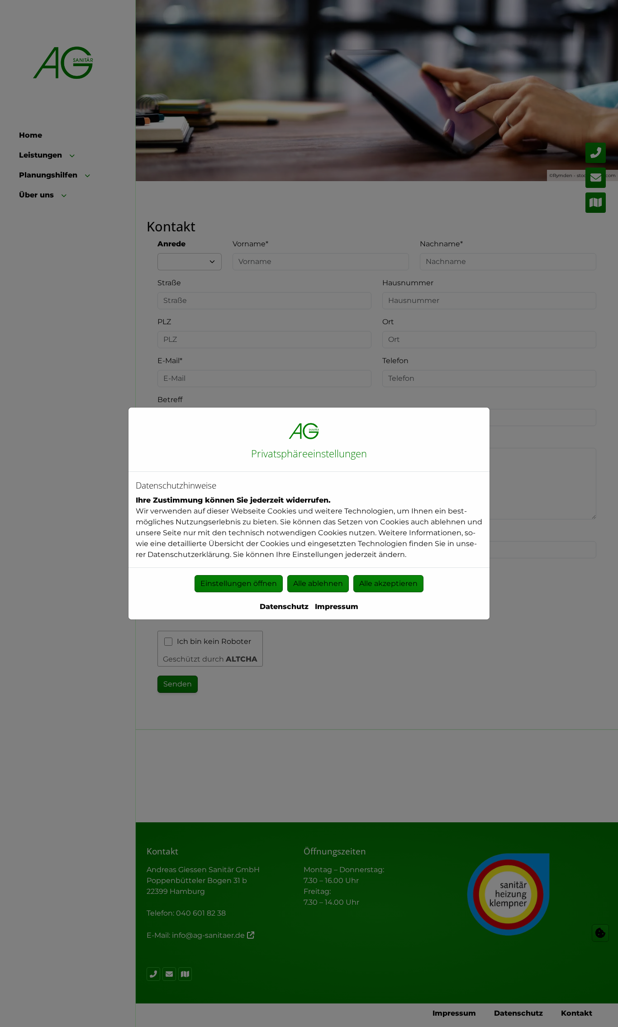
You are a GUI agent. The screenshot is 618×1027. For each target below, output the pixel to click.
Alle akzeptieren (388, 583)
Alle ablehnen (318, 583)
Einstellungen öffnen (238, 583)
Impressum (336, 606)
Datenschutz (284, 606)
